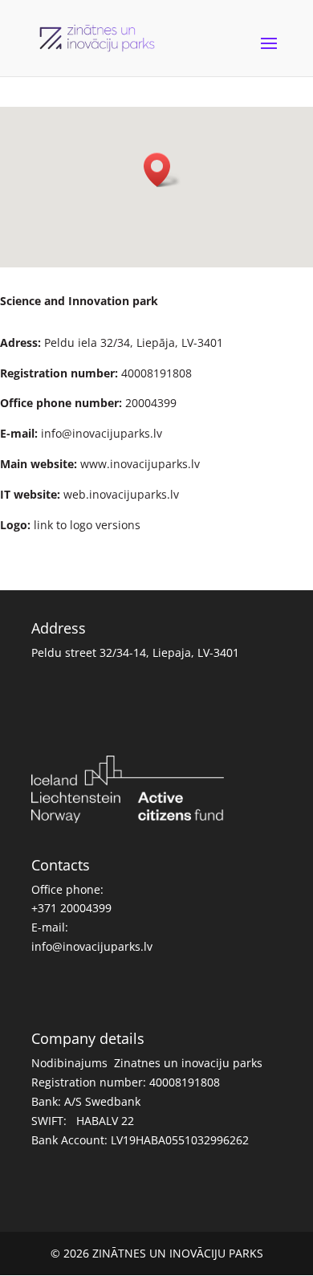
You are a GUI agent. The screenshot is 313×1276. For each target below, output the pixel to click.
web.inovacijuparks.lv (121, 494)
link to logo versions (87, 524)
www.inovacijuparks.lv (140, 463)
